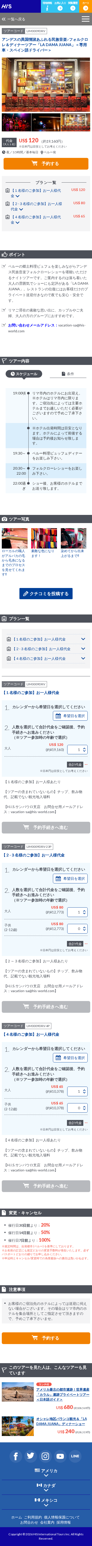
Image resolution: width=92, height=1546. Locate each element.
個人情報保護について (62, 1517)
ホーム (16, 1517)
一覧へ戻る (16, 19)
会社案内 (47, 1522)
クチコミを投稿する (49, 593)
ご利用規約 (33, 1517)
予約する (50, 163)
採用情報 (63, 1522)
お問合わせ (29, 1522)
